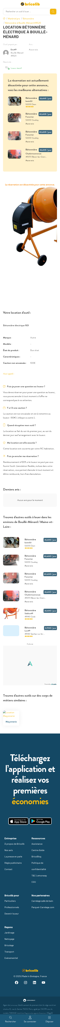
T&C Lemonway (39, 875)
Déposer (49, 1021)
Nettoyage (9, 939)
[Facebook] (16, 983)
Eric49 (13, 49)
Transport (9, 951)
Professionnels (11, 907)
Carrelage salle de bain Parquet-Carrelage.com (43, 904)
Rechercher (10, 1021)
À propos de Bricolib (14, 843)
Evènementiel (11, 958)
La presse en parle (13, 856)
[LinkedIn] (34, 983)
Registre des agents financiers (35, 1013)
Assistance (37, 843)
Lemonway (13, 1005)
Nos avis (8, 850)
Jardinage (9, 932)
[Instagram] (25, 983)
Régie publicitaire (13, 862)
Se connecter (30, 1021)
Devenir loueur (11, 913)
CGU (34, 881)
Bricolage (9, 945)
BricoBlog (36, 856)
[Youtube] (43, 983)
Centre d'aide (38, 850)
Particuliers (10, 901)
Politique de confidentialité (39, 866)
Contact (8, 869)
